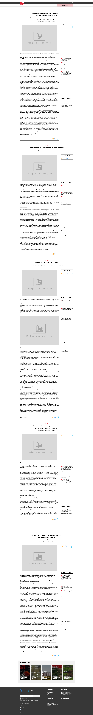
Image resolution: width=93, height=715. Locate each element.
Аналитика (32, 5)
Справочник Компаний (46, 2)
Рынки (37, 5)
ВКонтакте (63, 699)
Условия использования (23, 712)
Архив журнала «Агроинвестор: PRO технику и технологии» (66, 694)
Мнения (52, 5)
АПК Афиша (61, 2)
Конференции (55, 2)
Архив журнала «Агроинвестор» (66, 692)
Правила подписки (50, 692)
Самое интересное (42, 5)
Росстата (26, 389)
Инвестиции (28, 5)
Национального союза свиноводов (42, 410)
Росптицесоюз (51, 411)
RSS (61, 701)
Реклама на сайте (50, 699)
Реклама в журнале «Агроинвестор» (50, 702)
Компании (48, 5)
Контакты (48, 693)
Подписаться (36, 695)
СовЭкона (46, 473)
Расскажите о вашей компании (52, 706)
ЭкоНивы (43, 100)
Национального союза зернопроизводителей (33, 199)
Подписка (62, 691)
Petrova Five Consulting (47, 110)
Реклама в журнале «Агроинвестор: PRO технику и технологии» (52, 704)
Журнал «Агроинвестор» (51, 691)
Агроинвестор (28, 2)
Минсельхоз (43, 60)
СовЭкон (40, 191)
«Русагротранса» (48, 237)
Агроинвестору (27, 100)
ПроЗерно (33, 500)
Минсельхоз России (24, 87)
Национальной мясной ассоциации (43, 350)
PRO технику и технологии (36, 2)
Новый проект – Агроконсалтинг (52, 694)
